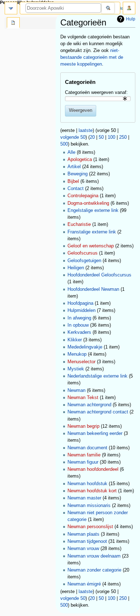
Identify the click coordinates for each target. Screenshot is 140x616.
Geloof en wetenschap (90, 245)
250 (123, 137)
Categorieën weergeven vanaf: (96, 92)
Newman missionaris (89, 505)
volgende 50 (72, 137)
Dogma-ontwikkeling (88, 203)
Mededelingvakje (84, 347)
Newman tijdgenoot (87, 541)
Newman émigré (84, 584)
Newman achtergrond (89, 404)
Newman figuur (82, 462)
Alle (71, 152)
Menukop (77, 354)
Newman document (87, 447)
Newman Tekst (82, 397)
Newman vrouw (83, 548)
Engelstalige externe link (92, 210)
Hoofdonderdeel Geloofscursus (99, 275)
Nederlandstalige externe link (97, 376)
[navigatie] (11, 8)
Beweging (77, 173)
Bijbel (73, 181)
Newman (76, 390)
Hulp (130, 19)
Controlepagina (82, 195)
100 (111, 137)
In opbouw (78, 325)
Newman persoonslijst (90, 526)
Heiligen (75, 267)
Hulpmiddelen (81, 310)
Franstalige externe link (91, 231)
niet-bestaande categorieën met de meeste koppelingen (91, 57)
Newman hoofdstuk (87, 483)
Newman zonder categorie (94, 570)
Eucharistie (79, 224)
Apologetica (79, 159)
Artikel (74, 166)
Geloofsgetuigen (84, 260)
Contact (75, 188)
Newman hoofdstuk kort (92, 490)
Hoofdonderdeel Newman (93, 289)
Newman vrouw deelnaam (94, 556)
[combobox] (97, 98)
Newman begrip (83, 426)
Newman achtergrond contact (97, 411)
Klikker (74, 339)
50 (101, 137)
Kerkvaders (79, 332)
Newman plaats (83, 534)
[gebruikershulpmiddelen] (129, 8)
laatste (86, 130)
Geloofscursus (82, 253)
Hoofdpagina (80, 303)
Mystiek (75, 368)
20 (92, 137)
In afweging (79, 318)
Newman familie (84, 455)
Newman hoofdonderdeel (92, 469)
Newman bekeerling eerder (94, 433)
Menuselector (81, 361)
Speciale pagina (13, 23)
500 (64, 144)
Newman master (84, 498)
